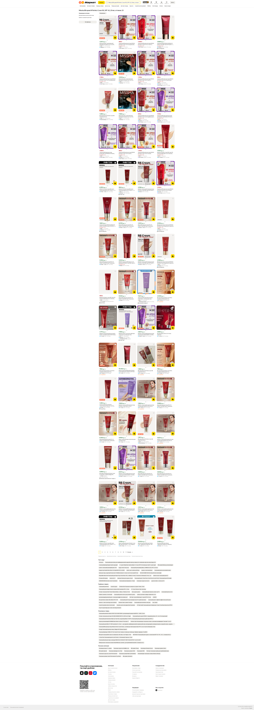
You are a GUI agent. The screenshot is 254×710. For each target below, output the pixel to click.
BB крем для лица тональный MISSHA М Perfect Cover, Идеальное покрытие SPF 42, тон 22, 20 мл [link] (165, 262)
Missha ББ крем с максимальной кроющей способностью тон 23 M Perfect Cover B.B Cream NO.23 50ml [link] (107, 44)
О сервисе (134, 674)
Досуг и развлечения (112, 668)
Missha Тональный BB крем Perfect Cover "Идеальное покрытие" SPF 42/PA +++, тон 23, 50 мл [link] (145, 544)
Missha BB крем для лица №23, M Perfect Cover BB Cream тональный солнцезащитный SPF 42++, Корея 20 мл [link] (146, 225)
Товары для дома (111, 680)
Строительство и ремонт (113, 697)
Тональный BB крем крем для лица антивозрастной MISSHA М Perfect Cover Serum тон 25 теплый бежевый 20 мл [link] (165, 116)
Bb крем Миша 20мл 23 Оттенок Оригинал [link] (164, 334)
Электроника (111, 676)
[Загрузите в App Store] (82, 674)
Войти (172, 2)
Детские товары (111, 699)
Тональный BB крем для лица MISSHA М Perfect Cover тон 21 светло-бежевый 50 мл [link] (146, 79)
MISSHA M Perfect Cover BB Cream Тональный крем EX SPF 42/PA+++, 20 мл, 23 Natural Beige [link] (107, 190)
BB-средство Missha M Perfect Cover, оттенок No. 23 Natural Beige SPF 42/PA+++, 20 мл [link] (107, 474)
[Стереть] (138, 2)
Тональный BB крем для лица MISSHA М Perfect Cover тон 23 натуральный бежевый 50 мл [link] (107, 79)
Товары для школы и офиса (114, 692)
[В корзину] (115, 38)
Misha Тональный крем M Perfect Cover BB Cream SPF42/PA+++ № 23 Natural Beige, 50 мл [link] (127, 544)
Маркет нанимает (159, 676)
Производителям (159, 672)
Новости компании (160, 668)
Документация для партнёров (138, 694)
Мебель (109, 670)
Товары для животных (113, 695)
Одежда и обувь (111, 678)
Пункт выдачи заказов (160, 674)
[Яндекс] (250, 708)
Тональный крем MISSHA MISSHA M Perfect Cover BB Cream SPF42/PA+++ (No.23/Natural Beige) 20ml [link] (165, 44)
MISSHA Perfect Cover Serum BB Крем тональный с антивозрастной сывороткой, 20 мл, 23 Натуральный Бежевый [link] (127, 334)
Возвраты (134, 676)
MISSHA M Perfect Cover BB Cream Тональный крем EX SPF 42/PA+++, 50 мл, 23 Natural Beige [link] (107, 544)
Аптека (109, 682)
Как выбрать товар (136, 668)
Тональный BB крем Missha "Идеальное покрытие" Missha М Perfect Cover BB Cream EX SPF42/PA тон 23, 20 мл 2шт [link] (165, 544)
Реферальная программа (161, 670)
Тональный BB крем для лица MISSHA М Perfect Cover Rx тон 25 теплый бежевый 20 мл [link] (165, 190)
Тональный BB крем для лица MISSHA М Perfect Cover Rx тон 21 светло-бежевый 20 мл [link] (146, 44)
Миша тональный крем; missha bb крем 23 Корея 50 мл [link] (127, 440)
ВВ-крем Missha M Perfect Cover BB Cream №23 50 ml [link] (106, 116)
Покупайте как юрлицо (137, 672)
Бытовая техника (111, 672)
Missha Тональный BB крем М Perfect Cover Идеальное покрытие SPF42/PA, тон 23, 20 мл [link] (127, 371)
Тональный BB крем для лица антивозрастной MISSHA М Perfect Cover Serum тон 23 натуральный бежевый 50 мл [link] (106, 153)
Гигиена (110, 674)
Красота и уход (111, 684)
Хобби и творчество (112, 686)
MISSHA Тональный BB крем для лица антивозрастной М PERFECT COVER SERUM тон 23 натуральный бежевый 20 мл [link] (146, 334)
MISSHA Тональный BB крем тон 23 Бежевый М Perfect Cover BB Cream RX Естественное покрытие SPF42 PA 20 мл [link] (127, 262)
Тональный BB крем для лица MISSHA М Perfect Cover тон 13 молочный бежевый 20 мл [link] (165, 79)
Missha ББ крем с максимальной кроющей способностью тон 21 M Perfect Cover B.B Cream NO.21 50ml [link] (126, 79)
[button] (103, 13)
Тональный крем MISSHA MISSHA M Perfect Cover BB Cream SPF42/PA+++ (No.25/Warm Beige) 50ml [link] (107, 225)
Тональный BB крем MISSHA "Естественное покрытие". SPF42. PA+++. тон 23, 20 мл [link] (106, 405)
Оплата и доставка (136, 670)
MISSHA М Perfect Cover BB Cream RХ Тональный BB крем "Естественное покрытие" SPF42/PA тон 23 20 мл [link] (165, 153)
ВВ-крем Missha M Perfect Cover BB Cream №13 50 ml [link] (145, 440)
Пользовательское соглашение (17, 707)
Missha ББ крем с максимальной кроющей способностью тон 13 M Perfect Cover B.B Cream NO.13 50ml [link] (126, 116)
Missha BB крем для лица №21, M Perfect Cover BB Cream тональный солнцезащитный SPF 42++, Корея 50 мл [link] (127, 298)
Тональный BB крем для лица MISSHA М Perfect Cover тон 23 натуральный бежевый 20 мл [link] (127, 44)
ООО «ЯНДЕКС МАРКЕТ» (247, 706)
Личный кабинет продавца (138, 690)
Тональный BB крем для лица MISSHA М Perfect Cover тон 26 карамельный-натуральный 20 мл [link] (146, 116)
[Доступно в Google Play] (86, 674)
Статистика (5, 707)
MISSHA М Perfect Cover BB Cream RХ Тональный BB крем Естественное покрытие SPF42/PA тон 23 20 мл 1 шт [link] (107, 298)
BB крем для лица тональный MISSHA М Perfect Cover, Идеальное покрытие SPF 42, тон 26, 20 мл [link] (165, 225)
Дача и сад (110, 688)
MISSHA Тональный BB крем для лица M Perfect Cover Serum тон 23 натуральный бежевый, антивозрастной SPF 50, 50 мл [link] (127, 406)
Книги (109, 690)
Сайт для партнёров (136, 696)
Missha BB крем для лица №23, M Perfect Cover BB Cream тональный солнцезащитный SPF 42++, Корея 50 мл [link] (127, 225)
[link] (101, 562)
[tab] (82, 6)
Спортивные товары (112, 693)
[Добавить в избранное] (115, 17)
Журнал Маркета (136, 678)
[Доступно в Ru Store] (95, 674)
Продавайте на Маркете (137, 692)
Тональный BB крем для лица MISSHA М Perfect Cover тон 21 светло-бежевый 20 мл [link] (127, 153)
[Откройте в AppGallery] (90, 674)
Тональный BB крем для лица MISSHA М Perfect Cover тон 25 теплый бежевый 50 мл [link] (146, 153)
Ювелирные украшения (113, 701)
